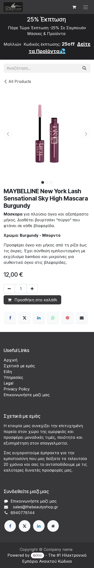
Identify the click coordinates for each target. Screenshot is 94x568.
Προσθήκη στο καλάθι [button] (35, 299)
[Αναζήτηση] (84, 68)
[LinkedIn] (39, 318)
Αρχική (10, 360)
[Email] (81, 318)
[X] (24, 318)
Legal (8, 383)
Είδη (8, 371)
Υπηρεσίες (13, 377)
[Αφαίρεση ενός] (9, 288)
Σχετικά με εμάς (19, 365)
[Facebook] (10, 318)
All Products (19, 81)
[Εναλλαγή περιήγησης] (85, 7)
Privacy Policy (17, 389)
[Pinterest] (67, 318)
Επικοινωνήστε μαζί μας (27, 394)
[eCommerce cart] (74, 7)
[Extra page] (53, 526)
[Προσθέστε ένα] (32, 288)
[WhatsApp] (53, 318)
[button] (8, 133)
